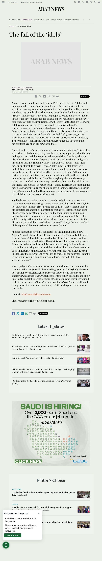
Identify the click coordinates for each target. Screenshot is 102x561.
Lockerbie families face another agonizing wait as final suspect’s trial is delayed (43, 493)
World (15, 504)
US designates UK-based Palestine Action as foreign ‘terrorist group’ (41, 382)
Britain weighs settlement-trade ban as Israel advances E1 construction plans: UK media (40, 336)
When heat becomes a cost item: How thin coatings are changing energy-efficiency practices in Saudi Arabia (43, 370)
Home (11, 26)
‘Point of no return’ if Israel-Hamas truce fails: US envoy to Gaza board (51, 20)
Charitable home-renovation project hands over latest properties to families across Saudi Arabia (43, 347)
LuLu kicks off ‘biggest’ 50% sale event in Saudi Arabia (37, 357)
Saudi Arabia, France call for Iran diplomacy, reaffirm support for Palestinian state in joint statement (42, 508)
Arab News (14, 2)
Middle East (27, 20)
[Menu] (3, 2)
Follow (85, 96)
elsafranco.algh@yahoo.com (36, 294)
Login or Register (12, 535)
